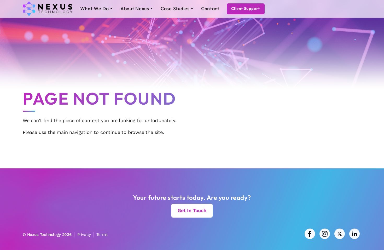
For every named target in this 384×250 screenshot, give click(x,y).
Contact (210, 8)
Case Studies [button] (175, 8)
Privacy (84, 234)
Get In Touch (192, 210)
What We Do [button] (94, 8)
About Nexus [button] (134, 8)
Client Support (245, 8)
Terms (102, 234)
